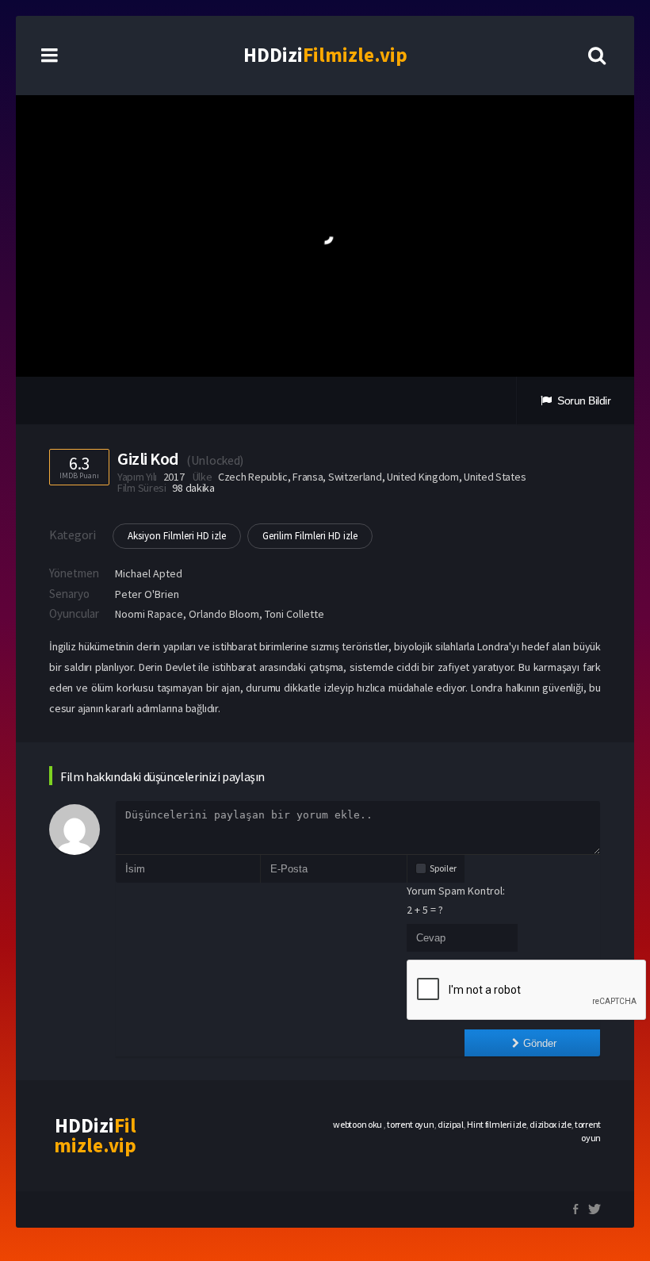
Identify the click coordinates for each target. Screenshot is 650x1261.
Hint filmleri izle (496, 1124)
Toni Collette (294, 614)
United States (495, 477)
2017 (174, 477)
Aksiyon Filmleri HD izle (177, 535)
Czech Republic (253, 477)
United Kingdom (423, 477)
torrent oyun (410, 1124)
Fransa (307, 477)
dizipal (451, 1124)
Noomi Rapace (149, 614)
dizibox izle (550, 1124)
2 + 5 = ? (425, 910)
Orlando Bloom (224, 614)
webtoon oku (358, 1124)
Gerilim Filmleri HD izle (310, 535)
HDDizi (325, 54)
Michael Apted (148, 573)
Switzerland (355, 477)
